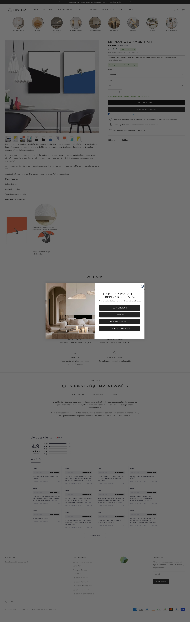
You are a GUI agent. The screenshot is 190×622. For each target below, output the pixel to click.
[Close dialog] (142, 286)
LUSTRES (120, 315)
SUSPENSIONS (120, 308)
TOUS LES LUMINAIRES (120, 328)
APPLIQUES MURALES (119, 321)
